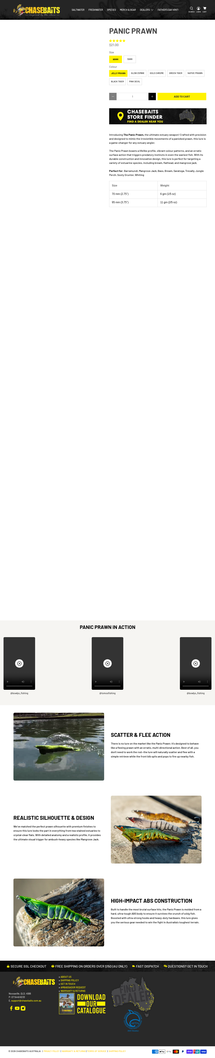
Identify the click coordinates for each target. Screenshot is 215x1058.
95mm (115, 59)
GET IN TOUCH (68, 983)
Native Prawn (195, 73)
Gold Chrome (157, 73)
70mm (129, 59)
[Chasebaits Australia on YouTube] (17, 1008)
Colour (113, 66)
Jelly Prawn (118, 73)
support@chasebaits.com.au (26, 1000)
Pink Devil (134, 81)
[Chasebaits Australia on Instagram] (23, 1008)
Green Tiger (175, 73)
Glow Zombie (137, 73)
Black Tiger (117, 81)
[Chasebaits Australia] (35, 10)
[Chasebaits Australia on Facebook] (11, 1008)
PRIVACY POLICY (52, 1051)
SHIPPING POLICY (70, 980)
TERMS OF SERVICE (96, 1051)
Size (111, 52)
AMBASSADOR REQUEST (73, 987)
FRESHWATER (96, 9)
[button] (117, 40)
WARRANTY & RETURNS (73, 990)
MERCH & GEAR (128, 9)
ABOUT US (66, 976)
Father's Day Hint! (168, 9)
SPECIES (111, 9)
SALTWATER (78, 9)
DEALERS (145, 9)
